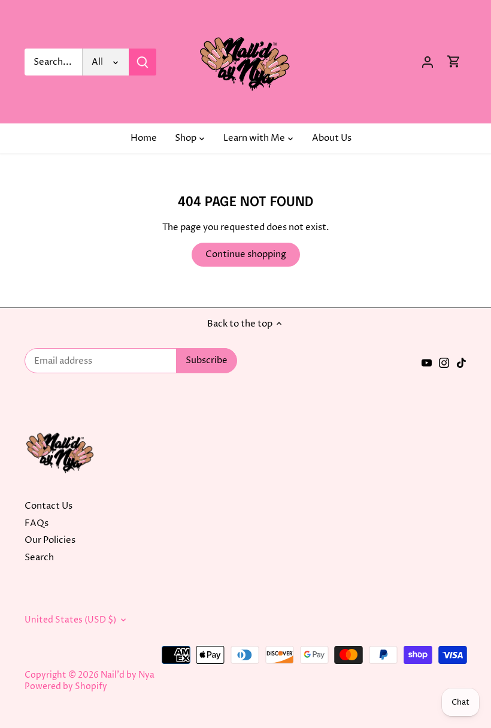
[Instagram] (444, 363)
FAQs (37, 523)
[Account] (427, 62)
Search (39, 557)
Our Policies (50, 540)
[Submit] (142, 62)
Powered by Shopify (66, 686)
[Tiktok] (461, 363)
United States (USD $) (70, 620)
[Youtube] (427, 363)
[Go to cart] (454, 62)
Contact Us (48, 506)
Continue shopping (245, 254)
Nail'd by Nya (127, 675)
